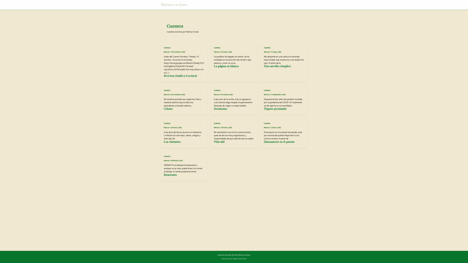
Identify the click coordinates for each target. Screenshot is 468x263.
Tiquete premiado (275, 108)
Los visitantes (172, 141)
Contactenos (299, 5)
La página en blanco (226, 66)
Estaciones (170, 174)
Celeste (168, 108)
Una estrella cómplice (277, 66)
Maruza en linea (174, 5)
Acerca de (229, 5)
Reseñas (263, 5)
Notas (287, 5)
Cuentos (251, 5)
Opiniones (275, 5)
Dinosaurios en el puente (279, 141)
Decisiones (220, 108)
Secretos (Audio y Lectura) (180, 75)
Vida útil (219, 141)
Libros (241, 5)
